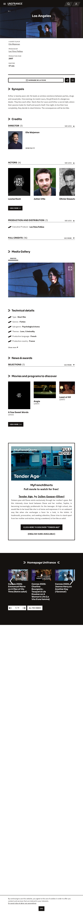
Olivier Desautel (67, 199)
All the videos (35, 608)
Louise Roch (14, 199)
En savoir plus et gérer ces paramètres (22, 903)
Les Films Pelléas (16, 51)
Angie (37, 401)
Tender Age (26, 496)
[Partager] (67, 80)
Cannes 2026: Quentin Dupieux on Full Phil (64, 586)
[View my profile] (76, 4)
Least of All (65, 397)
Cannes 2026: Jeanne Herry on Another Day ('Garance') (40, 588)
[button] (70, 268)
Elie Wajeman (14, 44)
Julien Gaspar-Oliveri (51, 496)
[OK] (41, 908)
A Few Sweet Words (18, 412)
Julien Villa (39, 199)
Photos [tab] (13, 258)
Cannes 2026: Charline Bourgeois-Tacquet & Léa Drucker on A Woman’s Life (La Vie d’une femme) (17, 592)
